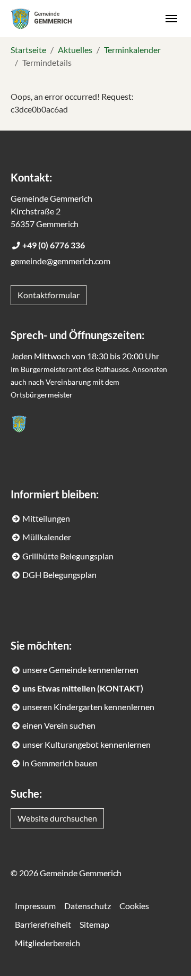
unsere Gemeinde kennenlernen (80, 669)
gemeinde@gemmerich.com (60, 261)
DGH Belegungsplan (59, 574)
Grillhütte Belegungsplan (68, 556)
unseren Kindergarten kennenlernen (88, 707)
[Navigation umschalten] (171, 19)
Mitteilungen (46, 518)
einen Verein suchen (59, 725)
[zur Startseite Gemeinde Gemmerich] (19, 424)
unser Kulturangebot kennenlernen (86, 744)
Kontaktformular (49, 295)
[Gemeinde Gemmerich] (41, 18)
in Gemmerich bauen (60, 763)
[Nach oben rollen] (167, 952)
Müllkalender (46, 537)
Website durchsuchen (57, 818)
